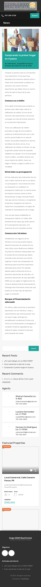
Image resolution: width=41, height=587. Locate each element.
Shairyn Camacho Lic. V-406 (26, 397)
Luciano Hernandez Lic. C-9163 (25, 413)
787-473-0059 (21, 404)
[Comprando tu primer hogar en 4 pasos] (20, 40)
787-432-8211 (21, 435)
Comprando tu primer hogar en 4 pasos (19, 367)
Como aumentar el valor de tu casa (17, 364)
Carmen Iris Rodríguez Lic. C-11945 (26, 428)
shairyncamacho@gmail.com (26, 401)
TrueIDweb (25, 579)
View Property (20, 468)
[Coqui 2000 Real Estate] (20, 9)
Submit (35, 16)
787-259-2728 (10, 15)
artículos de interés (12, 66)
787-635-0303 (21, 419)
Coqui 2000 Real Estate (20, 538)
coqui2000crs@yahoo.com (26, 417)
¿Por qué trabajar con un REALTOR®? (18, 361)
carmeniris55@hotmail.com (26, 432)
